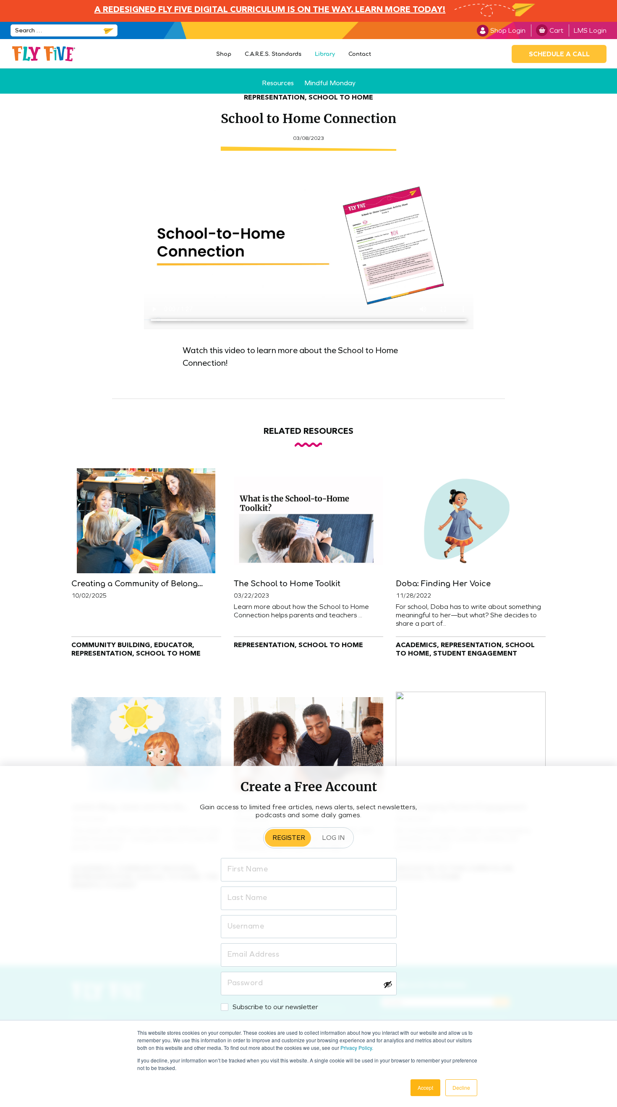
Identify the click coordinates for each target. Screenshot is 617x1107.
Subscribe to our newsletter (275, 1007)
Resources (278, 83)
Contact (359, 54)
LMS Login (590, 30)
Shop (223, 54)
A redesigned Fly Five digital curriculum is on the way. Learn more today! (270, 10)
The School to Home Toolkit (287, 584)
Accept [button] (425, 1087)
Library (325, 54)
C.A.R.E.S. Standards (273, 54)
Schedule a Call (559, 54)
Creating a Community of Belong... (137, 584)
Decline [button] (461, 1087)
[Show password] (387, 984)
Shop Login (507, 30)
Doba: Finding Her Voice (443, 584)
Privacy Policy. (356, 1047)
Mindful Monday (330, 83)
